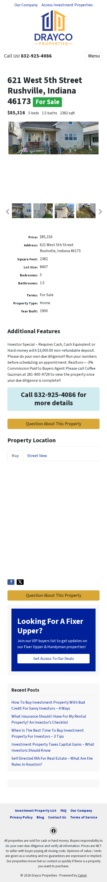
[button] (7, 212)
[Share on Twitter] (20, 582)
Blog (40, 817)
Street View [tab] (37, 456)
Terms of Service (83, 817)
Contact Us (57, 817)
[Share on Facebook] (10, 582)
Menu (94, 56)
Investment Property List (35, 810)
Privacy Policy (21, 817)
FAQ (63, 810)
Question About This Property (53, 424)
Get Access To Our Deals (53, 658)
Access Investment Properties (67, 5)
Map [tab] (15, 456)
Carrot (82, 875)
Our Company (26, 5)
